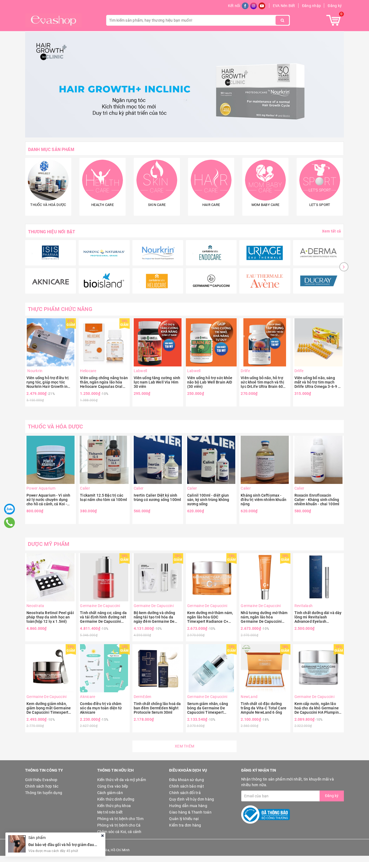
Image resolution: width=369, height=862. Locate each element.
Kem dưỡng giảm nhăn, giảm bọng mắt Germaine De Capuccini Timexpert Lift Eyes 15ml (48, 708)
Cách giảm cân (110, 793)
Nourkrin (34, 371)
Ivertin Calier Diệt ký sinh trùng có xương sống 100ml (157, 497)
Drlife (245, 371)
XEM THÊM (184, 746)
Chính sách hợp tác (42, 786)
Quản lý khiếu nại (184, 819)
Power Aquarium (41, 488)
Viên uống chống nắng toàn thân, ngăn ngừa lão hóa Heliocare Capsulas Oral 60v (104, 382)
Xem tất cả (331, 231)
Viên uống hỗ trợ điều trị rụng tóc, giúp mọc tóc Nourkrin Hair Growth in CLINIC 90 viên (47, 382)
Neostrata (35, 606)
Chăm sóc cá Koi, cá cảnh (119, 832)
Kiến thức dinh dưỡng (116, 799)
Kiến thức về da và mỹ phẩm (121, 780)
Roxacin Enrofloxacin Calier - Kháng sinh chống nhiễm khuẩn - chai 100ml (316, 499)
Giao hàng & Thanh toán (190, 812)
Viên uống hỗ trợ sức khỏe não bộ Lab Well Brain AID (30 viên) (210, 382)
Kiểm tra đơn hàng (185, 825)
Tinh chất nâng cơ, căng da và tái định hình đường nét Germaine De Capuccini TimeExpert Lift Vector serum (103, 617)
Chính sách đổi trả (185, 793)
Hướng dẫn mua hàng (188, 806)
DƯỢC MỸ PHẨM (48, 544)
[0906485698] (9, 522)
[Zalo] (9, 509)
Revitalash (303, 606)
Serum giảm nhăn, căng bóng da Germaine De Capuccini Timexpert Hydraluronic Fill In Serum (210, 708)
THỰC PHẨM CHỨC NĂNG (60, 309)
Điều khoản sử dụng (186, 780)
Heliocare (88, 371)
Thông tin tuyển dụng (43, 793)
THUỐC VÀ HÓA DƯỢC (55, 426)
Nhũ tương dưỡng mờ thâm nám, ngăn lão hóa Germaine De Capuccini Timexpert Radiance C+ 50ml (264, 617)
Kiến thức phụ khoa (114, 806)
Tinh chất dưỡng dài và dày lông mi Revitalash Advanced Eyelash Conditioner (318, 617)
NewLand (249, 696)
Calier (85, 488)
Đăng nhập (311, 6)
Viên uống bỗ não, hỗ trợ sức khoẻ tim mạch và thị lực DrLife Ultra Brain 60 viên (262, 382)
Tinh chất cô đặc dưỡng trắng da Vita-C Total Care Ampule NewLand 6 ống (263, 708)
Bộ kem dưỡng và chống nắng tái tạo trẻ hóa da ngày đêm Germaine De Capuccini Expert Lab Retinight (154, 617)
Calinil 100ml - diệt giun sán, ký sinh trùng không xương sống (208, 499)
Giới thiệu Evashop (41, 780)
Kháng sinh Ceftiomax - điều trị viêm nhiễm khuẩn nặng (263, 499)
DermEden (143, 696)
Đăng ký (335, 6)
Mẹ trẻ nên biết (110, 812)
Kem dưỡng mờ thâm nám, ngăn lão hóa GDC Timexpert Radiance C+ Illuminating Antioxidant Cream (210, 617)
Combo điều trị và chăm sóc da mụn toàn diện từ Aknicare (101, 708)
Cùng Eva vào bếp (112, 786)
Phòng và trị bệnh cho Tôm (120, 819)
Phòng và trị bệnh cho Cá (119, 825)
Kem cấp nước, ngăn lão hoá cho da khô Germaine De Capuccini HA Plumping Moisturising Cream (317, 708)
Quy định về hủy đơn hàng (191, 799)
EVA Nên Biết (284, 6)
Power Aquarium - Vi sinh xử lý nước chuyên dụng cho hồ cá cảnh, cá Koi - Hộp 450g (48, 499)
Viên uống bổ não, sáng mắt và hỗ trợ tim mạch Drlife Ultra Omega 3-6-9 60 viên (318, 382)
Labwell (140, 371)
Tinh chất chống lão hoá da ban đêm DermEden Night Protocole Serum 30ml (157, 708)
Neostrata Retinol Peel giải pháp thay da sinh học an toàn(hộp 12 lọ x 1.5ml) (50, 617)
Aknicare (87, 696)
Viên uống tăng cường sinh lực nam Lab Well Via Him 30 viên (157, 382)
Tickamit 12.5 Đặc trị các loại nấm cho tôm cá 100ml (103, 497)
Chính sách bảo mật (186, 786)
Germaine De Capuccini (100, 606)
